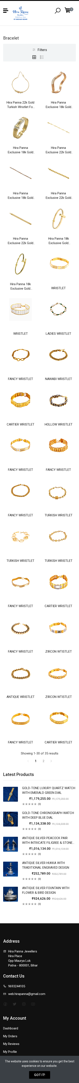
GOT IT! (39, 1075)
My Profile (10, 1052)
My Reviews (11, 1044)
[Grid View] (34, 57)
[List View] (41, 57)
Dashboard (10, 1028)
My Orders (10, 1036)
